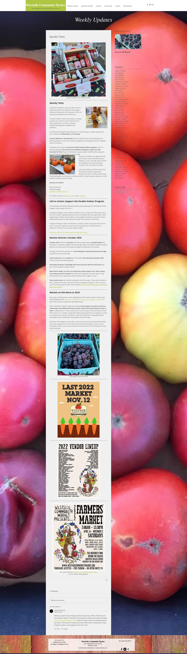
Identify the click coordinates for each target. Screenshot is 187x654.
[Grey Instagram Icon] (152, 4)
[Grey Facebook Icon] (147, 4)
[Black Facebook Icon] (121, 649)
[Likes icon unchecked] (55, 629)
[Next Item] (138, 41)
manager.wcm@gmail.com (59, 644)
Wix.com (104, 648)
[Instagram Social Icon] (128, 649)
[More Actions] (106, 611)
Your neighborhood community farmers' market (45, 8)
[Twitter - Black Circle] (124, 649)
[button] (98, 5)
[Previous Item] (118, 41)
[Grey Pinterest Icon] (127, 192)
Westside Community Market (45, 5)
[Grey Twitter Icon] (150, 4)
